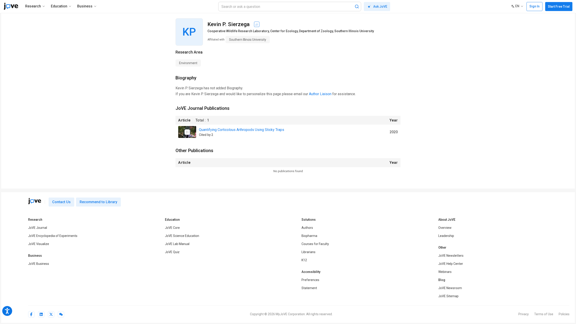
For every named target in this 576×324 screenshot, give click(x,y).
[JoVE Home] (11, 6)
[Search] (357, 6)
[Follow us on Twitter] (51, 314)
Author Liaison (320, 94)
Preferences (310, 280)
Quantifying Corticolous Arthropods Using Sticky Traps (241, 130)
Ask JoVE (380, 6)
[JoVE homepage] (34, 201)
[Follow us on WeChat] (61, 314)
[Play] (187, 132)
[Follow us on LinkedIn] (41, 314)
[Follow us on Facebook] (31, 314)
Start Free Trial (559, 6)
